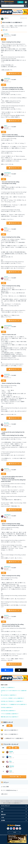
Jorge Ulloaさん (7, 514)
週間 (3, 725)
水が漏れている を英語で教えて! (8, 687)
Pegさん (5, 125)
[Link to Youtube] (14, 828)
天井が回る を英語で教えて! (7, 707)
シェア (8, 670)
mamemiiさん (7, 374)
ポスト (22, 670)
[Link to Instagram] (17, 828)
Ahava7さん (6, 468)
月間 (9, 725)
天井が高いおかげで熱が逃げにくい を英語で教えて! (12, 701)
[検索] (25, 6)
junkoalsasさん (7, 566)
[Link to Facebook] (11, 828)
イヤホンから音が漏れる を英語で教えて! (9, 713)
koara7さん (6, 33)
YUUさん (5, 227)
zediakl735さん (7, 78)
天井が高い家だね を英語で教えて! (8, 710)
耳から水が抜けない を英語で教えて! (9, 695)
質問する (20, 2)
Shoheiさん (6, 615)
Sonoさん (6, 276)
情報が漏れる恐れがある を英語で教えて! (9, 716)
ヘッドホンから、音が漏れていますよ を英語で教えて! (12, 698)
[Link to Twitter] (8, 828)
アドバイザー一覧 (14, 776)
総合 (16, 747)
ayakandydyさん (7, 172)
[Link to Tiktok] (20, 828)
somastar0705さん (8, 325)
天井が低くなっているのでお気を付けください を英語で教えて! (14, 691)
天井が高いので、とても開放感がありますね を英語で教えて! (14, 704)
